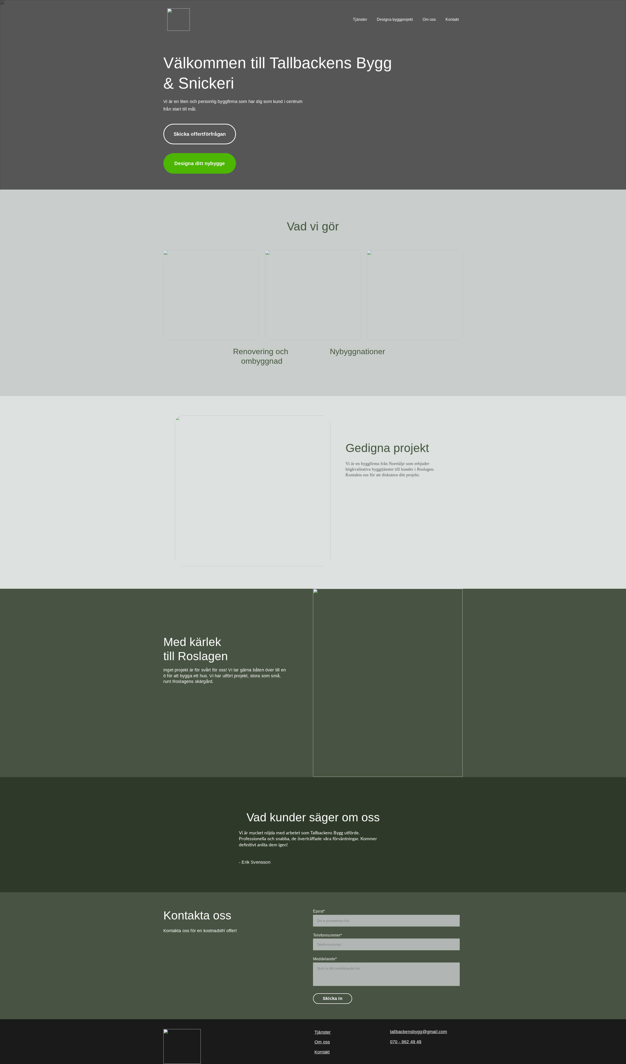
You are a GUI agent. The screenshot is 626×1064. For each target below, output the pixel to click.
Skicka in (332, 998)
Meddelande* (325, 959)
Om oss (429, 19)
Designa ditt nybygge (199, 163)
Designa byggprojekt (395, 19)
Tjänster (360, 19)
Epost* (319, 911)
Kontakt (452, 19)
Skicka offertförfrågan (200, 134)
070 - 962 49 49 (406, 1041)
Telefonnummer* (327, 935)
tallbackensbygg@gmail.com (418, 1031)
